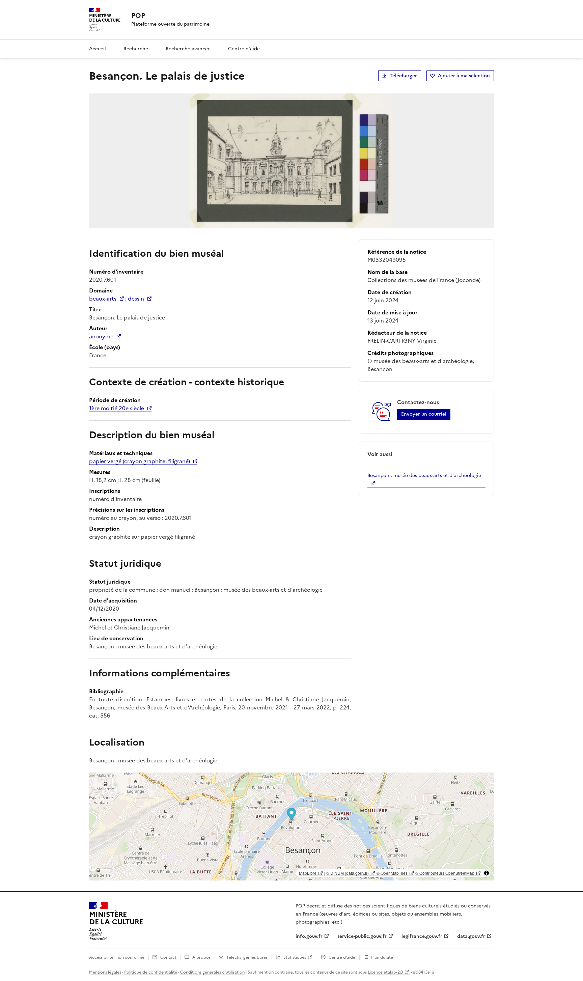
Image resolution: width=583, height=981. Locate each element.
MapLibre (307, 873)
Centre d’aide (342, 957)
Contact (168, 957)
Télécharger (403, 75)
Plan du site (382, 957)
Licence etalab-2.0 (385, 972)
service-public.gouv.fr (362, 936)
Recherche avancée (188, 48)
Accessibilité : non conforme (116, 957)
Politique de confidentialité (150, 972)
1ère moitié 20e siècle (116, 408)
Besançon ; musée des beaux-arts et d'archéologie (424, 475)
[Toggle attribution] (486, 873)
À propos (201, 957)
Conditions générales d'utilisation (212, 972)
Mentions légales (105, 972)
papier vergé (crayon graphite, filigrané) (139, 461)
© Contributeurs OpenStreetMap (444, 873)
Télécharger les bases (247, 957)
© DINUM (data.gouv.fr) (347, 873)
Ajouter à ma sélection (464, 75)
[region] (291, 826)
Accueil (97, 48)
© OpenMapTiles (392, 873)
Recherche (135, 48)
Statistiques (294, 957)
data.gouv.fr (471, 936)
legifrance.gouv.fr (421, 936)
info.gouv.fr (309, 936)
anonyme (101, 336)
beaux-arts (102, 299)
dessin (136, 299)
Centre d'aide (244, 48)
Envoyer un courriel (423, 414)
